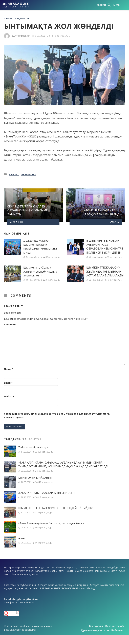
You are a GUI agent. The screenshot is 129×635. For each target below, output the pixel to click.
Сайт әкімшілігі (21, 35)
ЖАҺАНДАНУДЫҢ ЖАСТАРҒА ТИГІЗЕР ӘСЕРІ (46, 493)
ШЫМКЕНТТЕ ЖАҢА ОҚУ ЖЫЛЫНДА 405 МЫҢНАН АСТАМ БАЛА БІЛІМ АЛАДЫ (105, 271)
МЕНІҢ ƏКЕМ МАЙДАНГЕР (35, 478)
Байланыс (117, 630)
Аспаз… (22, 538)
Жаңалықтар (22, 18)
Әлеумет (9, 18)
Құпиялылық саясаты (95, 630)
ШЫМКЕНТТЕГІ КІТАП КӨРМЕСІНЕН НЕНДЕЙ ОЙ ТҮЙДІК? (55, 508)
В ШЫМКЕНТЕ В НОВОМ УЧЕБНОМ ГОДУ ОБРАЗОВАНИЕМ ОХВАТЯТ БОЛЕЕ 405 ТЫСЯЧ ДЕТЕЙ (104, 246)
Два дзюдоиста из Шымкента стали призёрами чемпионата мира (40, 246)
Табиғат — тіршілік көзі (33, 447)
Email (8, 382)
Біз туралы (96, 626)
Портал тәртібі (114, 626)
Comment (10, 324)
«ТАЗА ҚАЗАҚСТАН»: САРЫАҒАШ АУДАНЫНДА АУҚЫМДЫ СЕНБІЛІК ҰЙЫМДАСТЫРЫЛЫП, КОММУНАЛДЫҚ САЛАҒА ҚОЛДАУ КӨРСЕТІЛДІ (63, 464)
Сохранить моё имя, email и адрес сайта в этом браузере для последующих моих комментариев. (57, 415)
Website (9, 396)
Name (8, 369)
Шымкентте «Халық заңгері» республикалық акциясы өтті (40, 271)
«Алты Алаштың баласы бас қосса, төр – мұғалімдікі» (51, 523)
